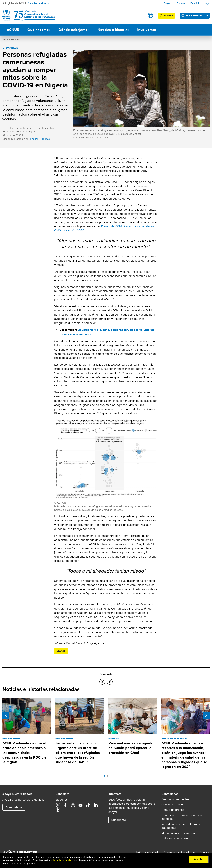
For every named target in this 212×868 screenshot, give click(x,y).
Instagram (73, 805)
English (167, 3)
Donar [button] (168, 15)
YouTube (80, 805)
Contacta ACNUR (172, 804)
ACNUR (13, 29)
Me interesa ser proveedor (178, 833)
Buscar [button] (140, 15)
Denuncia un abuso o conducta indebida (181, 817)
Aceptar (198, 859)
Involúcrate (146, 29)
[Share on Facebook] (110, 682)
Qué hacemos (38, 29)
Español (194, 3)
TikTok (88, 805)
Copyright (205, 852)
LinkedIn (96, 805)
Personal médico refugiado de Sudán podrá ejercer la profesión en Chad (130, 747)
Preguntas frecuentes (175, 799)
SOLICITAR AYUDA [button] (197, 15)
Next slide (206, 715)
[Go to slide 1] (105, 776)
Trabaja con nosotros (174, 838)
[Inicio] (25, 15)
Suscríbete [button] (118, 820)
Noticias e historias (113, 29)
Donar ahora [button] (13, 807)
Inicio (5, 39)
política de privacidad (61, 860)
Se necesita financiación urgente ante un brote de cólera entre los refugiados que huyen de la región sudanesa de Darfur (77, 752)
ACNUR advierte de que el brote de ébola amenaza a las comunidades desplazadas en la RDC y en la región (25, 752)
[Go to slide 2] (108, 776)
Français (181, 3)
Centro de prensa (172, 810)
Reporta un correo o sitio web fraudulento (180, 826)
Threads (57, 809)
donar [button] (61, 651)
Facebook (65, 805)
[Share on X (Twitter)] (102, 682)
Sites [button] (150, 15)
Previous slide (5, 715)
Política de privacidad (147, 852)
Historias (15, 39)
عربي (207, 3)
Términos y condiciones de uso (179, 852)
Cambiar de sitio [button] (37, 3)
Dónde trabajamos (74, 29)
